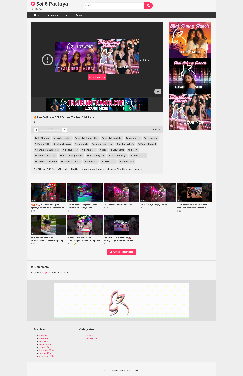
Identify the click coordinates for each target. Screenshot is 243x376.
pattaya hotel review (103, 144)
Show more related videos (121, 252)
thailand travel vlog (71, 161)
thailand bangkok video (72, 155)
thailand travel (139, 155)
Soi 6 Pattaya (51, 3)
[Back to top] (233, 367)
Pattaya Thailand (148, 144)
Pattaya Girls (90, 335)
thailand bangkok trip (46, 155)
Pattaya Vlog (90, 150)
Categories (52, 15)
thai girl (133, 150)
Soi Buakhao (118, 150)
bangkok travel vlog (113, 138)
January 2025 (45, 347)
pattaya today (71, 150)
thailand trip (91, 161)
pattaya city (82, 144)
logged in (46, 272)
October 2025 (45, 341)
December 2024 (46, 350)
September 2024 (46, 356)
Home (37, 15)
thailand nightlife (96, 155)
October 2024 (45, 353)
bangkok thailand (63, 138)
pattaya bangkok (63, 144)
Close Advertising (97, 77)
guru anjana (151, 138)
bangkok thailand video (87, 138)
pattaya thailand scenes (48, 150)
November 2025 (46, 338)
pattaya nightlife (126, 144)
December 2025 (46, 335)
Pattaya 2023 (43, 144)
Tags (66, 15)
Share (157, 130)
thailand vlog (109, 161)
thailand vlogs (127, 161)
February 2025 (45, 344)
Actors (79, 15)
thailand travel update (47, 161)
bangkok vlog (134, 138)
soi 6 (104, 150)
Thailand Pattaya (118, 155)
